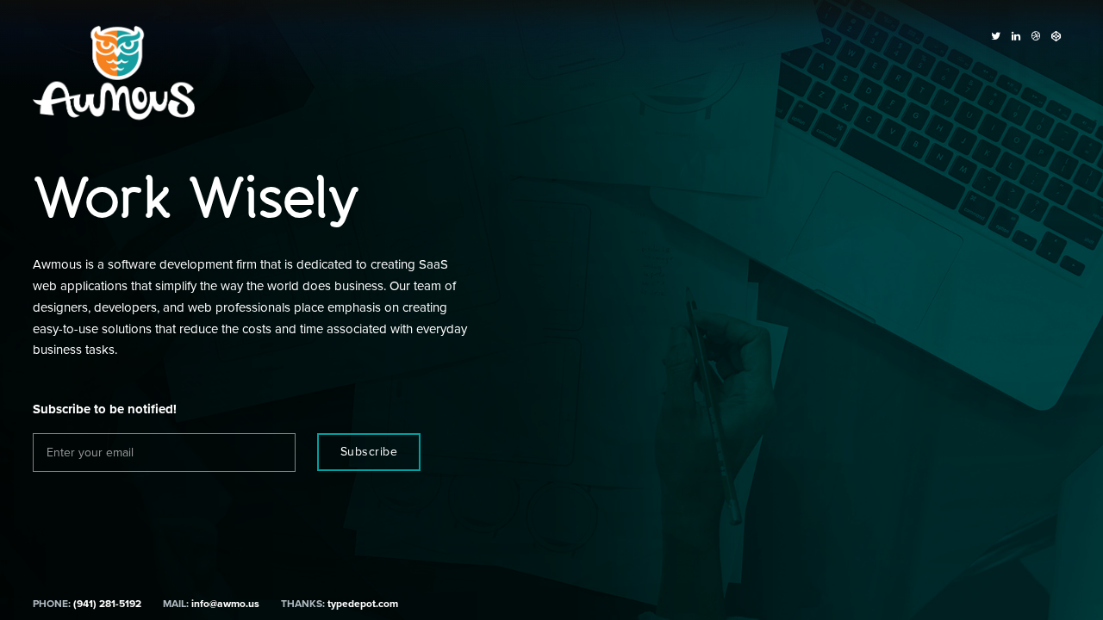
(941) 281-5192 (107, 603)
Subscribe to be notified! (105, 409)
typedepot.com (362, 603)
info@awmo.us (225, 603)
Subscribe (369, 452)
